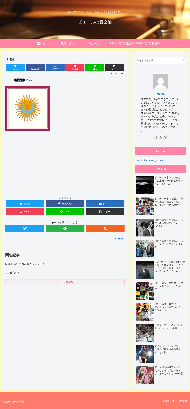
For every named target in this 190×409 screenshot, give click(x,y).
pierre (160, 94)
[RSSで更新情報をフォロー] (105, 228)
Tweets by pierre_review (149, 160)
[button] (183, 60)
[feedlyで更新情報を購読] (65, 228)
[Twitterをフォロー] (24, 228)
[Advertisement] (65, 166)
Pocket (30, 80)
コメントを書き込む (65, 282)
